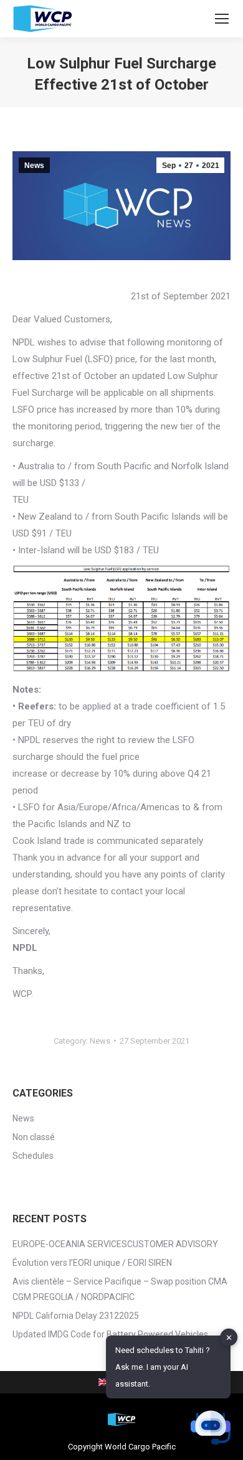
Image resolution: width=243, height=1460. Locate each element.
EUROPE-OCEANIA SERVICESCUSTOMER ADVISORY (115, 1244)
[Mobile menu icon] (222, 18)
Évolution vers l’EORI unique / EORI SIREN (92, 1263)
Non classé (33, 1137)
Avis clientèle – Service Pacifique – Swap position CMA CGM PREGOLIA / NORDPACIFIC (119, 1289)
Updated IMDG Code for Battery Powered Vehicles (110, 1334)
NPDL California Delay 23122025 (75, 1316)
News (34, 165)
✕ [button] (229, 1337)
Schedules (33, 1156)
